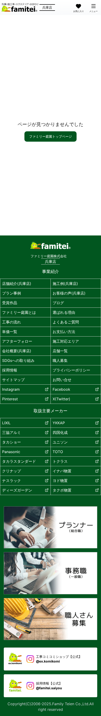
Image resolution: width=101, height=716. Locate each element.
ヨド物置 (60, 480)
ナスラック (11, 480)
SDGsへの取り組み (18, 360)
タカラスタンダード (19, 461)
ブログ (58, 302)
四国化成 (60, 432)
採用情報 (9, 370)
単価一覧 (9, 331)
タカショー (11, 442)
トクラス (60, 461)
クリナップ (11, 471)
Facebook (61, 389)
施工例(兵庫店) (65, 283)
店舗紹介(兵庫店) (16, 283)
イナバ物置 (62, 471)
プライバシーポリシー (71, 370)
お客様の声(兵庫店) (69, 293)
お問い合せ (62, 379)
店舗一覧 (60, 351)
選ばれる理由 (64, 312)
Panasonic (11, 451)
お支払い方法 (64, 331)
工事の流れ (11, 322)
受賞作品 (9, 302)
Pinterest (10, 399)
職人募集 (60, 360)
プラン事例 (11, 293)
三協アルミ (11, 432)
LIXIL (6, 423)
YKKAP (59, 423)
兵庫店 (47, 7)
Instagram (11, 389)
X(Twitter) (61, 399)
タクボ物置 (62, 490)
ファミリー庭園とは (19, 312)
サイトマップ (13, 379)
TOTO (58, 451)
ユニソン (60, 442)
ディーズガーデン (17, 490)
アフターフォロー (17, 341)
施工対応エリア (66, 341)
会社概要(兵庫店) (16, 351)
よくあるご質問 (66, 322)
